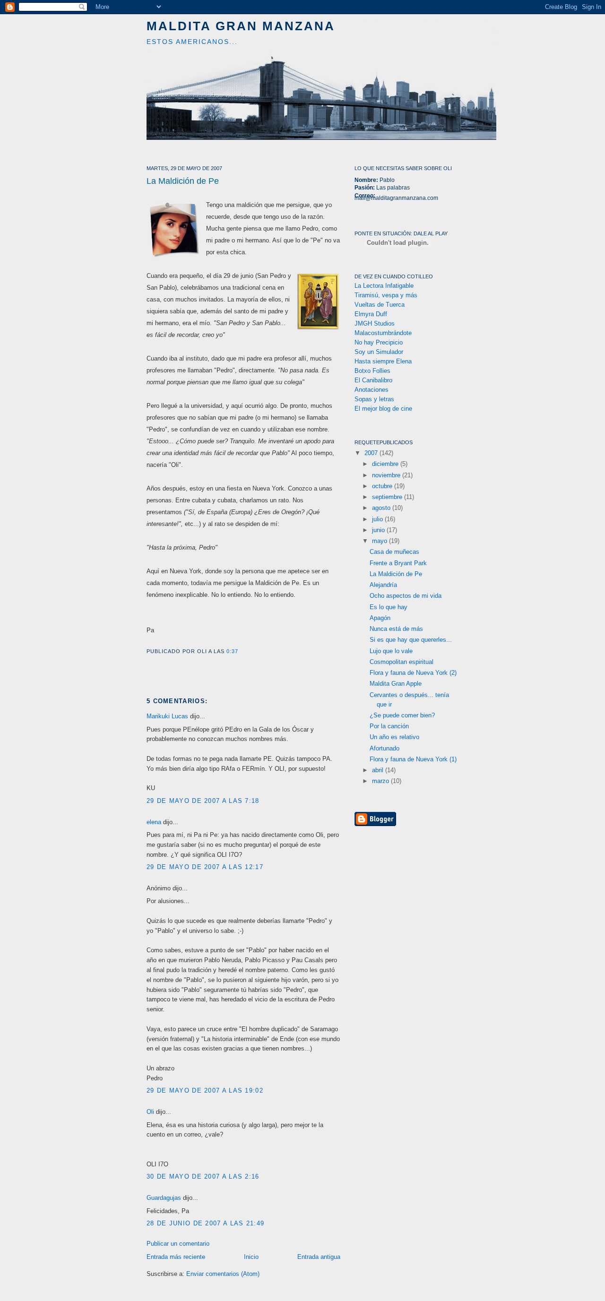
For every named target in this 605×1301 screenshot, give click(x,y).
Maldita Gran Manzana (241, 26)
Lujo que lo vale (391, 651)
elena (154, 822)
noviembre (387, 475)
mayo (380, 540)
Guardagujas (164, 1197)
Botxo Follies (372, 370)
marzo (381, 780)
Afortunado (384, 748)
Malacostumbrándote (383, 332)
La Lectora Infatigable (384, 285)
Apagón (380, 617)
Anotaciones (371, 389)
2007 (372, 453)
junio (379, 530)
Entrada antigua (318, 1256)
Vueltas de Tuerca (379, 304)
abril (378, 770)
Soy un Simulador (378, 351)
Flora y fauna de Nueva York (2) (413, 672)
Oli (150, 1111)
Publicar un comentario (178, 1243)
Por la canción (389, 726)
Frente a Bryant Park (398, 563)
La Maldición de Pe (183, 181)
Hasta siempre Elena (383, 361)
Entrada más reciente (176, 1256)
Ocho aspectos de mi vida (405, 595)
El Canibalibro (373, 380)
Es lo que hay (388, 607)
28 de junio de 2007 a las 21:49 (205, 1223)
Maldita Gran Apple (396, 683)
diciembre (386, 463)
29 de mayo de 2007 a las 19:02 (205, 1090)
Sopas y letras (374, 399)
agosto (382, 507)
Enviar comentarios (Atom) (222, 1273)
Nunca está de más (396, 628)
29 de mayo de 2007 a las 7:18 (203, 800)
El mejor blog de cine (383, 408)
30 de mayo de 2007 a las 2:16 (203, 1176)
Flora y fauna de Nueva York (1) (413, 759)
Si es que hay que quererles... (411, 639)
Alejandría (383, 584)
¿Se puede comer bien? (402, 715)
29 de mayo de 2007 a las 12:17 (205, 866)
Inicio (251, 1256)
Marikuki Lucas (167, 716)
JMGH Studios (374, 323)
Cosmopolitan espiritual (401, 661)
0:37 (232, 651)
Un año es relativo (394, 737)
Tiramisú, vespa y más (385, 295)
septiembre (388, 496)
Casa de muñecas (394, 551)
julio (378, 519)
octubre (383, 486)
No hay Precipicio (378, 342)
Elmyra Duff (370, 314)
